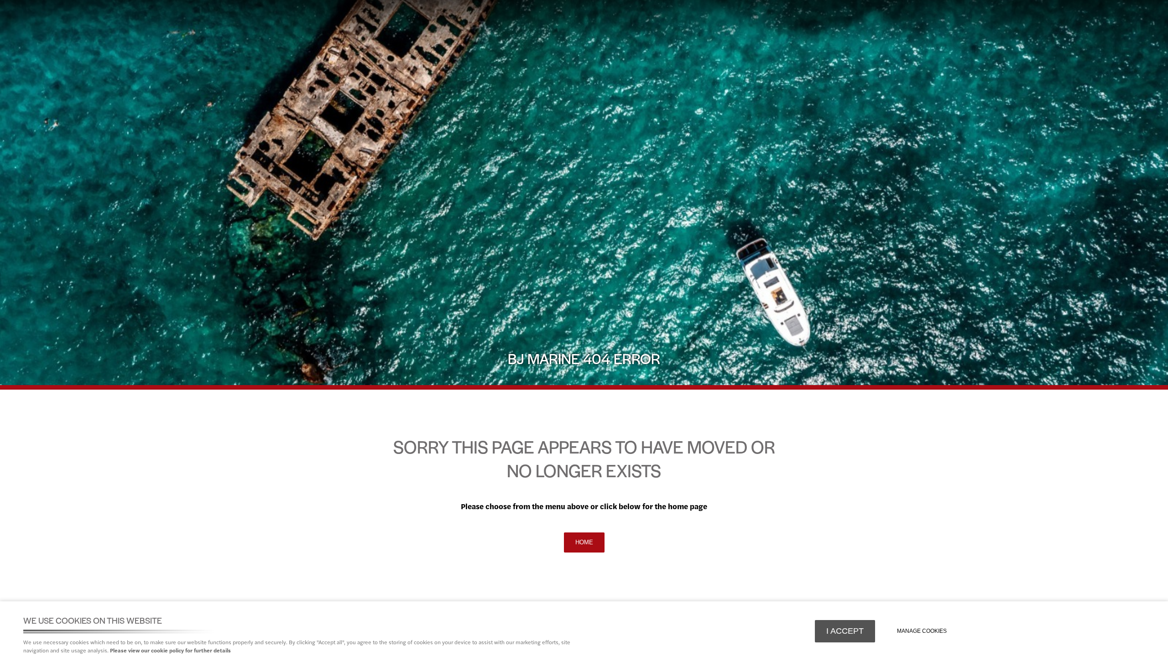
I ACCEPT (845, 631)
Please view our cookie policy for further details (170, 650)
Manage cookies (922, 631)
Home (584, 542)
